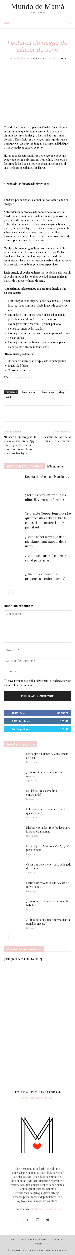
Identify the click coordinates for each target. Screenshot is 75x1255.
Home (12, 1239)
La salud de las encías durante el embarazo (57, 439)
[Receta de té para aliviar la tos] (13, 481)
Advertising (57, 1239)
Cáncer (13, 377)
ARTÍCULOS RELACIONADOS (24, 466)
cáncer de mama (29, 392)
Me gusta (62, 713)
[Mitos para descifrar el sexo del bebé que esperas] (13, 812)
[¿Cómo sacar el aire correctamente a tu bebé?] (13, 904)
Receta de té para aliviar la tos (47, 476)
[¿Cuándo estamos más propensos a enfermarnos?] (13, 578)
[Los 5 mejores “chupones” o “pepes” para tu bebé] (12, 851)
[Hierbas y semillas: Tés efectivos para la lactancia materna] (13, 832)
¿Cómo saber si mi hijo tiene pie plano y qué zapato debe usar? (45, 541)
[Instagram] (37, 1220)
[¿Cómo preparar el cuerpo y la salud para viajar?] (13, 560)
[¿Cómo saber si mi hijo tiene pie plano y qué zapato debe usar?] (13, 541)
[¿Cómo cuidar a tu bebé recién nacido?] (13, 777)
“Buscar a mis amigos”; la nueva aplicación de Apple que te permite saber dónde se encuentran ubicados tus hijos (20, 445)
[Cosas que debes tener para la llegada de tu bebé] (8, 869)
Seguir (64, 721)
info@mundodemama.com (46, 1209)
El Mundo (26, 377)
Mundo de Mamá (21, 58)
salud (8, 396)
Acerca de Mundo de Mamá (33, 1239)
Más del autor (55, 466)
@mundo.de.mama (37, 1097)
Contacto (37, 1243)
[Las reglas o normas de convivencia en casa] (13, 759)
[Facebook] (27, 1220)
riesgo (62, 392)
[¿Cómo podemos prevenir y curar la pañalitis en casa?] (13, 924)
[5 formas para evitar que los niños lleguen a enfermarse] (13, 499)
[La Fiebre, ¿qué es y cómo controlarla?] (13, 795)
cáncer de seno (48, 392)
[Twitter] (48, 1220)
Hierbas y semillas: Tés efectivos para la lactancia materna (48, 829)
